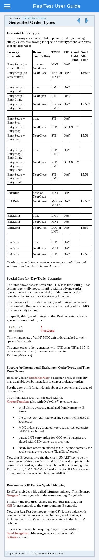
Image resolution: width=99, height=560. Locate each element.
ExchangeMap (39, 377)
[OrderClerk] (87, 23)
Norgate (12, 495)
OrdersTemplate (18, 401)
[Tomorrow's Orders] (78, 23)
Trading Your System (34, 18)
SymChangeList (18, 533)
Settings (12, 537)
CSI (9, 505)
